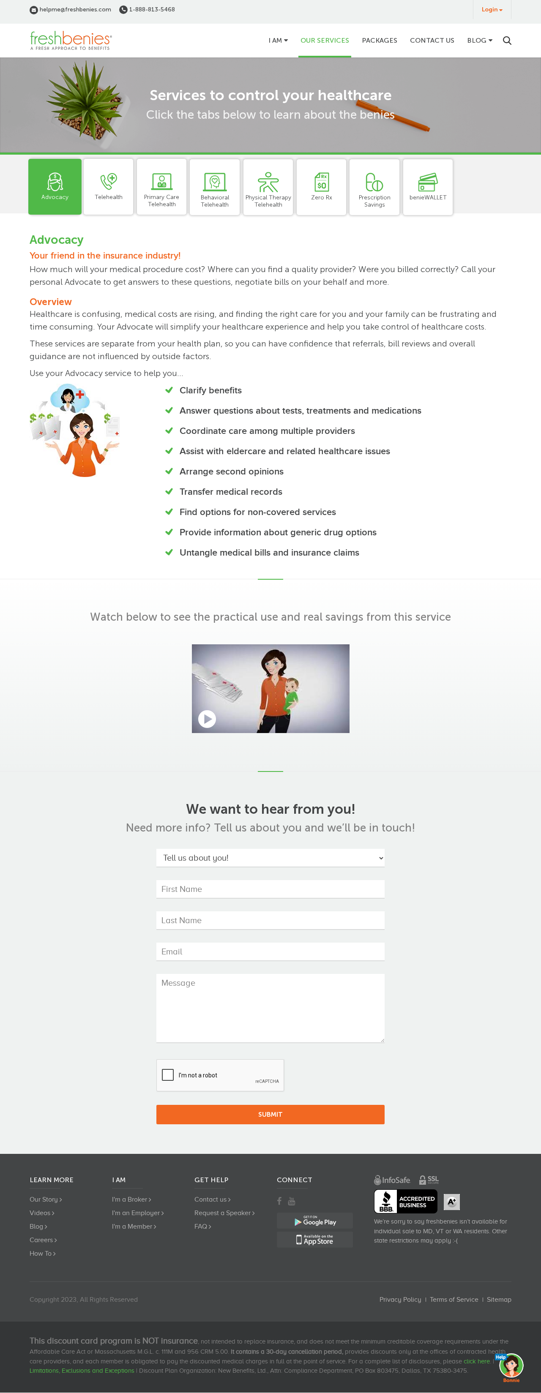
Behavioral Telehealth (215, 201)
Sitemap (499, 1299)
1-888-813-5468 (151, 9)
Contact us (432, 40)
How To (41, 1253)
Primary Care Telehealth (161, 201)
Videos (40, 1213)
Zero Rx (321, 197)
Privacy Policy (400, 1299)
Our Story (44, 1199)
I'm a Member (132, 1226)
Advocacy (54, 197)
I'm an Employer (136, 1213)
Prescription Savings (375, 201)
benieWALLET (428, 197)
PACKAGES (379, 40)
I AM (275, 40)
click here (477, 1361)
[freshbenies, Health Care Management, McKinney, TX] (405, 1201)
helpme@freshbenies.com (74, 9)
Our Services (325, 40)
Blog (476, 40)
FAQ (200, 1226)
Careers (41, 1240)
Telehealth (109, 197)
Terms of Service (454, 1299)
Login (490, 9)
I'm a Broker (129, 1199)
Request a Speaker (222, 1213)
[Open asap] (511, 1368)
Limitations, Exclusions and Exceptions (82, 1370)
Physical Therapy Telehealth (268, 201)
